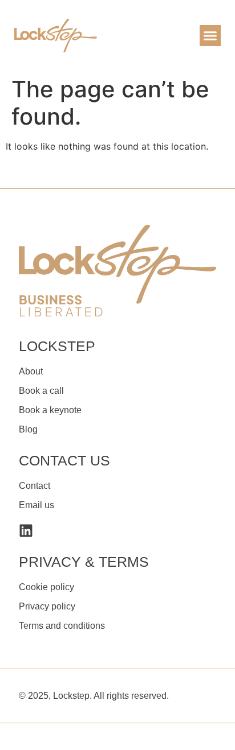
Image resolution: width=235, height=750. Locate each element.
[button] (210, 36)
